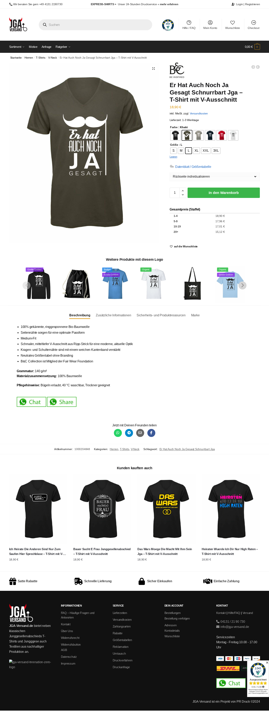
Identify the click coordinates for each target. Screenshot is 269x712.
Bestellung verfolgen (177, 618)
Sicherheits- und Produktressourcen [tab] (161, 315)
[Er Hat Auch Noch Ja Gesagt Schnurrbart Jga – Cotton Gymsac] (77, 284)
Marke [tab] (195, 315)
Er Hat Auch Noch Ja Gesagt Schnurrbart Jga (187, 449)
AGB (64, 650)
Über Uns (67, 631)
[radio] (175, 135)
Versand (248, 613)
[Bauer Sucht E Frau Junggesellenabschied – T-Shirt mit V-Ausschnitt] (102, 509)
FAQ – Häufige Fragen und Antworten (78, 615)
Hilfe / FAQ (189, 28)
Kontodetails (172, 630)
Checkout (253, 28)
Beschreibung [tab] (79, 315)
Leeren (173, 156)
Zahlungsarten (122, 626)
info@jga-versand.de (234, 626)
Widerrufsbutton (71, 644)
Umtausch (119, 653)
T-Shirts (40, 57)
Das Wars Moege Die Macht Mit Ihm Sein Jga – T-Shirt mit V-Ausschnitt (164, 551)
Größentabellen (122, 640)
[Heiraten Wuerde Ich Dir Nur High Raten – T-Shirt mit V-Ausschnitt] (231, 509)
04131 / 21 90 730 (232, 621)
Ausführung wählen (38, 567)
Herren (28, 57)
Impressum (68, 663)
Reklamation (121, 646)
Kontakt (65, 624)
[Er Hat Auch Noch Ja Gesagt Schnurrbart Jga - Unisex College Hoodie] (253, 67)
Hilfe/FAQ (234, 613)
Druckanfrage (121, 667)
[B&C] (177, 71)
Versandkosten (199, 113)
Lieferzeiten (120, 613)
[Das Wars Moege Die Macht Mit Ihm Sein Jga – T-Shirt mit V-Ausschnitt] (166, 509)
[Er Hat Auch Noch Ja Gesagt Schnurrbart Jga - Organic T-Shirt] (258, 67)
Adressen (170, 625)
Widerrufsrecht (70, 637)
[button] (153, 68)
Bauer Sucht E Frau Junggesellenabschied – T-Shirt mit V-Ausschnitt (102, 551)
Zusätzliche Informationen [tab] (113, 315)
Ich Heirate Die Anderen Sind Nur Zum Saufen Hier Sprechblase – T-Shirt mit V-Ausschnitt (36, 552)
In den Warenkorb (224, 193)
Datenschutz (69, 656)
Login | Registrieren (247, 4)
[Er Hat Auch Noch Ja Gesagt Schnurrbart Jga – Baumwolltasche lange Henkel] (192, 284)
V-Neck (52, 57)
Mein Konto (210, 28)
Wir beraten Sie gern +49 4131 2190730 (37, 4)
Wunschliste (232, 28)
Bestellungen (172, 613)
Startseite (16, 57)
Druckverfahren (122, 660)
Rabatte (117, 633)
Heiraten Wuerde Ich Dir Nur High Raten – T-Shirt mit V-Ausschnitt (230, 551)
